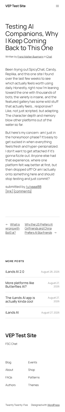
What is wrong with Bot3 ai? (12, 228)
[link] (9, 191)
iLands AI (12, 312)
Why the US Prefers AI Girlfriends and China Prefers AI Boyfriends (39, 228)
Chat (49, 56)
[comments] (23, 191)
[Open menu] (57, 6)
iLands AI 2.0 (14, 271)
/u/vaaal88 (33, 186)
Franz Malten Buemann (31, 56)
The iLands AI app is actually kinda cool (20, 299)
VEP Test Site (15, 6)
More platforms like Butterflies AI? (19, 284)
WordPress (53, 405)
